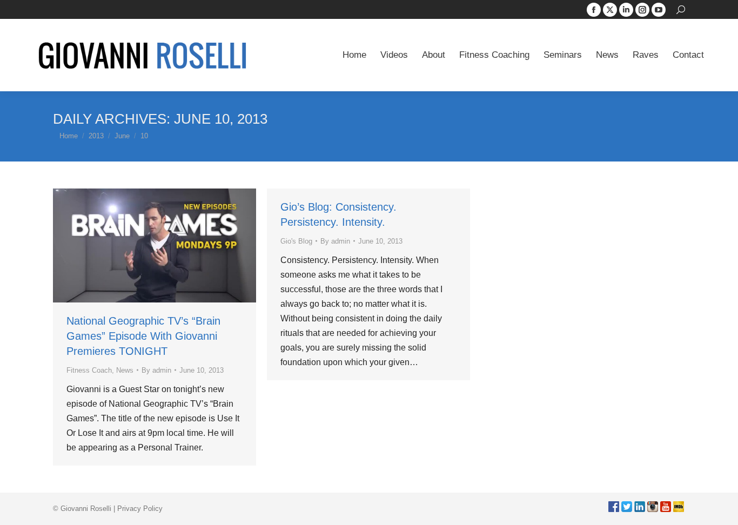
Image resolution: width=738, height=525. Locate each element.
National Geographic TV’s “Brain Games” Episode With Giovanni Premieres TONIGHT (143, 336)
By (156, 370)
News (124, 370)
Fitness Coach (89, 370)
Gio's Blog (296, 241)
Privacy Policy (140, 508)
